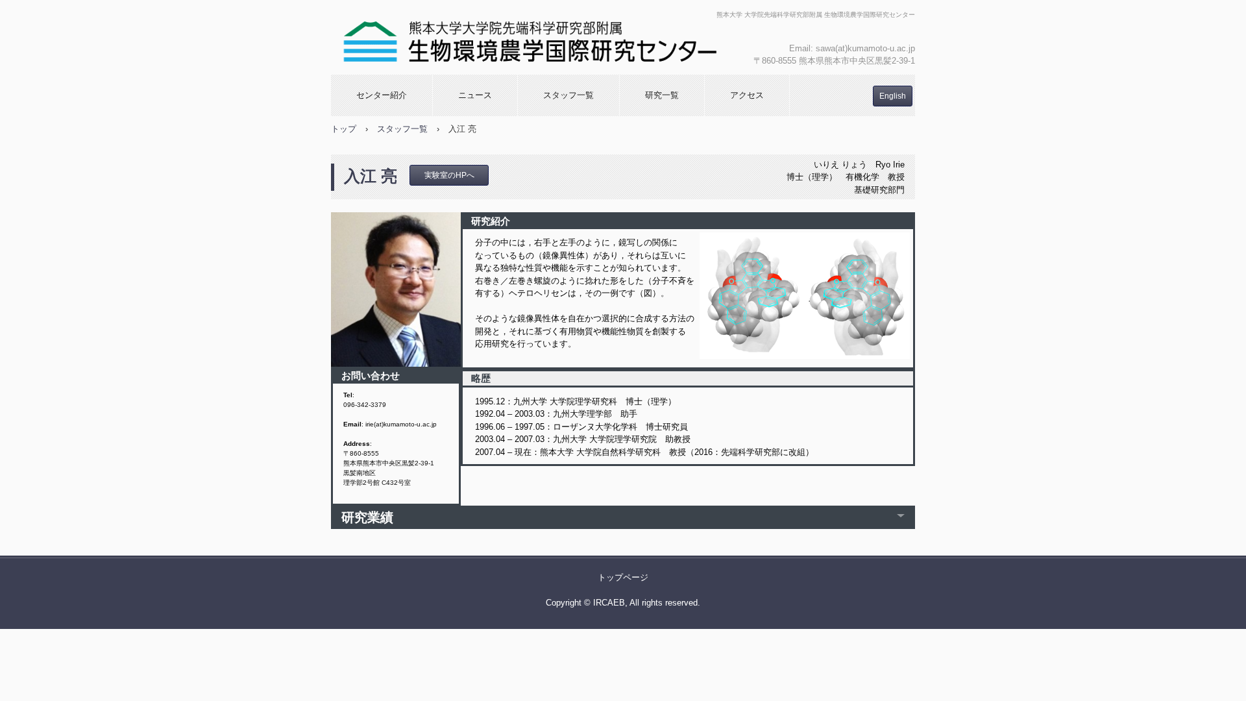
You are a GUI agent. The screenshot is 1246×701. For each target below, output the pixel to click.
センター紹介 (381, 95)
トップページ (623, 577)
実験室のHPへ (449, 175)
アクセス (747, 95)
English (892, 96)
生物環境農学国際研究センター (530, 37)
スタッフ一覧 (568, 95)
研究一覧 (662, 95)
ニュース (475, 95)
